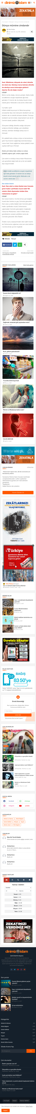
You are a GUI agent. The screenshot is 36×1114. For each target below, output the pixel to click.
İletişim (15, 1100)
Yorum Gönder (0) (18, 492)
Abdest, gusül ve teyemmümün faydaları (22, 998)
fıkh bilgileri (16, 825)
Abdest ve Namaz (8, 818)
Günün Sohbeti (8, 821)
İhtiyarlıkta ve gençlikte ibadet (24, 756)
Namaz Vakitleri (24, 1100)
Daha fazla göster (28, 265)
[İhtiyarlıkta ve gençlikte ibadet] (8, 758)
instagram (11, 805)
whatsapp (27, 801)
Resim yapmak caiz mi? (9, 1063)
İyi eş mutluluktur (17, 1005)
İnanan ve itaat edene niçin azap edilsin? (22, 626)
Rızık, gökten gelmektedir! (11, 351)
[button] (34, 3)
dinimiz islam (7, 825)
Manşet (11, 22)
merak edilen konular (18, 1042)
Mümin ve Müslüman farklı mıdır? (13, 410)
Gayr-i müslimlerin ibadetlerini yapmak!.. (23, 601)
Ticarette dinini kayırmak (11, 380)
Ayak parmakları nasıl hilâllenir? (24, 765)
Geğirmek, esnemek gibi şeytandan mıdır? (16, 322)
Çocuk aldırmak (8, 439)
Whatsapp (20, 245)
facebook (11, 801)
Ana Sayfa (5, 22)
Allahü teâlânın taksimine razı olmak (23, 618)
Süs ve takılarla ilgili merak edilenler (14, 585)
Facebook (8, 244)
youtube (27, 805)
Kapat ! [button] (5, 1110)
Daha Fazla (29, 1106)
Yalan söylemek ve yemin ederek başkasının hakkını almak (24, 774)
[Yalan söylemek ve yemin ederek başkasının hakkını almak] (8, 776)
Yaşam (22, 821)
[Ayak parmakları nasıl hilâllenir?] (8, 767)
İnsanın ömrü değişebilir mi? (12, 293)
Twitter (15, 245)
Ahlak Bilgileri (20, 818)
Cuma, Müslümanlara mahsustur (21, 609)
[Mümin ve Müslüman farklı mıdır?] (8, 784)
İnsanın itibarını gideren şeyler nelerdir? (21, 982)
